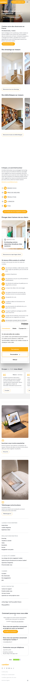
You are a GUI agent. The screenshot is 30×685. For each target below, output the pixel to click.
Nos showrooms (6, 575)
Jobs (3, 580)
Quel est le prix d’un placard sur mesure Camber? (14, 560)
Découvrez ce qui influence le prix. (10, 182)
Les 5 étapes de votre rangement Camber (12, 558)
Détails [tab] (14, 328)
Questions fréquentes (7, 562)
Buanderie (4, 545)
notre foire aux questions (17, 621)
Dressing (9, 157)
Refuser (15, 359)
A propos (4, 573)
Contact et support (7, 589)
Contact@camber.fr (7, 642)
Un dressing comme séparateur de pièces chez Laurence (13, 244)
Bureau (3, 547)
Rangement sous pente (7, 549)
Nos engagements (6, 578)
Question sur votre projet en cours (10, 595)
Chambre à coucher (6, 540)
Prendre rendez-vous (7, 591)
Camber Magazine (6, 527)
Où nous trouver (6, 593)
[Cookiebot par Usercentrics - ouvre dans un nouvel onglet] (21, 324)
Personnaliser (14, 354)
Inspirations (5, 525)
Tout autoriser (15, 349)
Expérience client (6, 529)
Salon (3, 543)
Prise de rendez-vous (7, 565)
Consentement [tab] (6, 328)
